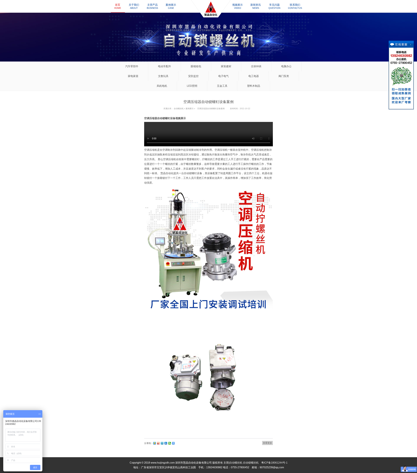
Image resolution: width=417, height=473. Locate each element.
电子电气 (223, 76)
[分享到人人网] (166, 443)
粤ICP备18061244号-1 (274, 462)
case (171, 6)
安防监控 (193, 76)
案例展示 (190, 108)
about (134, 6)
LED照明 (192, 85)
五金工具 (222, 85)
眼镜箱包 (196, 66)
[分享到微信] (169, 443)
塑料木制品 (253, 85)
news (255, 6)
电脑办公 (286, 66)
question (274, 6)
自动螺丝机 (179, 108)
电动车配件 (164, 66)
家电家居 (133, 76)
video (237, 6)
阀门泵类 (284, 76)
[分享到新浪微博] (158, 443)
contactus (295, 6)
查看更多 (267, 443)
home (117, 6)
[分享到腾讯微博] (162, 443)
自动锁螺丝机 (251, 462)
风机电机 (162, 85)
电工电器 (253, 76)
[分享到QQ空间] (154, 443)
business (152, 6)
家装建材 (226, 66)
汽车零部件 (131, 66)
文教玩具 (163, 76)
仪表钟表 (256, 66)
